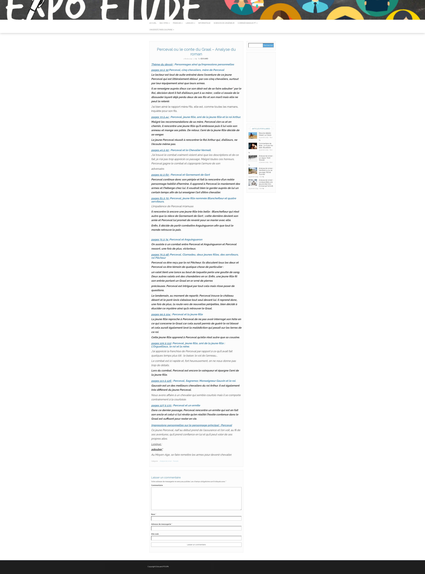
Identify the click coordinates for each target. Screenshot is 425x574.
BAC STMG (164, 23)
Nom (153, 514)
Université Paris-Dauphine (161, 30)
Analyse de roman (166, 461)
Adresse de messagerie (161, 524)
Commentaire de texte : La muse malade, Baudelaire (266, 146)
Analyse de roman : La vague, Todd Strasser (266, 158)
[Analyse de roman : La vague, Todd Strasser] (252, 158)
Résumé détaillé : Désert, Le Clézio (265, 134)
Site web (155, 534)
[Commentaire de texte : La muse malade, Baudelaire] (252, 146)
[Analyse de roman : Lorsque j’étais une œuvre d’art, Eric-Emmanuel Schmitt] (252, 182)
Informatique (204, 23)
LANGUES (190, 23)
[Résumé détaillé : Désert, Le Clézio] (252, 135)
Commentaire (157, 485)
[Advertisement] (261, 87)
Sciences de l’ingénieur (224, 23)
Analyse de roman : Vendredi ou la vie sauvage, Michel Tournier (266, 171)
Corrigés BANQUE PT (247, 23)
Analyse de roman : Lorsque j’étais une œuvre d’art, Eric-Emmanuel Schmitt (266, 183)
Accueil (152, 23)
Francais (177, 23)
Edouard (204, 59)
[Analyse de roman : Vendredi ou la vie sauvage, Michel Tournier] (252, 171)
